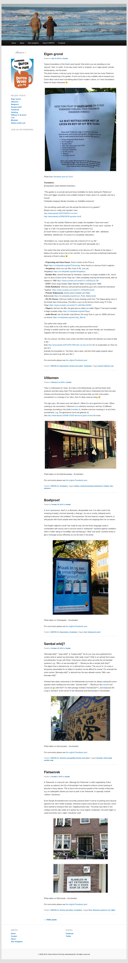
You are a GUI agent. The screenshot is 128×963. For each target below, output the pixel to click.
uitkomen (47, 488)
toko (111, 486)
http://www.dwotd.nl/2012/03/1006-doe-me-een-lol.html (70, 344)
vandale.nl (76, 409)
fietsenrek (96, 910)
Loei (12, 117)
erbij (104, 758)
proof (98, 632)
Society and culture (76, 366)
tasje (52, 760)
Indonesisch (98, 486)
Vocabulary (88, 366)
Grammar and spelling (67, 758)
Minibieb (14, 120)
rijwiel (113, 910)
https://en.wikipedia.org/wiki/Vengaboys (70, 271)
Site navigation (33, 43)
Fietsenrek (52, 772)
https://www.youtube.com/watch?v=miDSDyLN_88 (77, 280)
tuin (112, 366)
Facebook (61, 43)
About (22, 43)
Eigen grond (53, 53)
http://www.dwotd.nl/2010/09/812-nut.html (60, 213)
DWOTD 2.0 (55, 366)
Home (14, 43)
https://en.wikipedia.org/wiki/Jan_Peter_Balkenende (75, 295)
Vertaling (14, 112)
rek (109, 910)
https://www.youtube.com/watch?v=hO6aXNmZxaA (73, 289)
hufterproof (92, 632)
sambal (106, 684)
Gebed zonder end (18, 123)
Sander (65, 58)
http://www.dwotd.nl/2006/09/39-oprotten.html (62, 216)
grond (100, 366)
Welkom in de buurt (18, 115)
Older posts (50, 919)
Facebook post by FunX (63, 176)
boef (48, 510)
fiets (90, 910)
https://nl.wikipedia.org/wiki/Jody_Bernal (69, 317)
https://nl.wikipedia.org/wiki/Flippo (76, 311)
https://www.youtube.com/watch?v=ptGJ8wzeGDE (70, 305)
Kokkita (106, 486)
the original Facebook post (76, 360)
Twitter (68, 936)
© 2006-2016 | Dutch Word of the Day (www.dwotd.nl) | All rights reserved (64, 954)
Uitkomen (51, 377)
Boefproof (52, 500)
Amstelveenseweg (87, 486)
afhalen (77, 486)
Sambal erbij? (54, 643)
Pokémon (106, 366)
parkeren (104, 910)
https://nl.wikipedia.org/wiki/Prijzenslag (64, 265)
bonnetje (99, 758)
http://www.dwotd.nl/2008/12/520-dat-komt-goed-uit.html (70, 415)
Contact (14, 936)
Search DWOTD (48, 43)
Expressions (64, 366)
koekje (109, 758)
